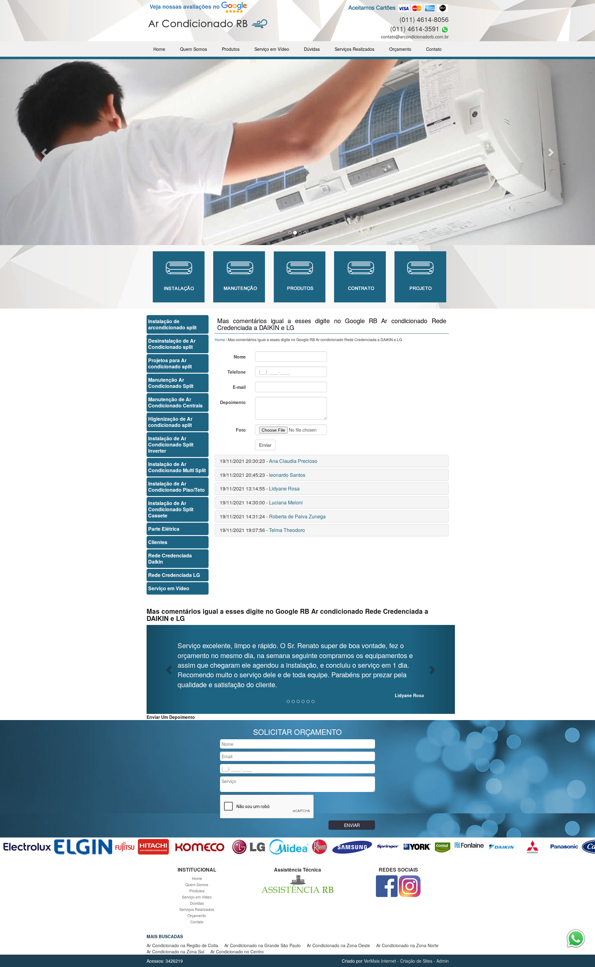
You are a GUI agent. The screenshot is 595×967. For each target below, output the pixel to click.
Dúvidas (312, 49)
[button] (44, 152)
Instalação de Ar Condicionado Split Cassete (170, 509)
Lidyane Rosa (284, 488)
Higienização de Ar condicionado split (170, 422)
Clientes (157, 542)
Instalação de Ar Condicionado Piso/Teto (176, 486)
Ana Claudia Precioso (293, 460)
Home (159, 49)
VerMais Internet (380, 961)
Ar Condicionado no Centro (237, 951)
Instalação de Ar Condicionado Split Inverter (170, 444)
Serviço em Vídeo (271, 49)
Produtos (231, 49)
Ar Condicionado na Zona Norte (407, 945)
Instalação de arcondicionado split (172, 324)
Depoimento (233, 402)
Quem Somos (193, 49)
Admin (442, 961)
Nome (240, 357)
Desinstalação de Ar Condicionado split (172, 343)
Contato (434, 49)
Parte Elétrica (163, 528)
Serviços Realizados (354, 49)
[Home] (208, 23)
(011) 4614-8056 (424, 19)
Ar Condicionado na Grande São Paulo (262, 945)
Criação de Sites (416, 961)
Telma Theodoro (287, 530)
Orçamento (400, 49)
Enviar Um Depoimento (171, 717)
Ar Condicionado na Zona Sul (175, 951)
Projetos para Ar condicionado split (170, 363)
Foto (241, 430)
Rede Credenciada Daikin (170, 558)
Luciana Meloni (286, 502)
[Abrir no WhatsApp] (445, 28)
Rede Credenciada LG (174, 574)
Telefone (236, 372)
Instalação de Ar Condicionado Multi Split (177, 467)
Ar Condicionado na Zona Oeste (338, 945)
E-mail (239, 387)
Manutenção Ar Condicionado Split (170, 382)
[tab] (331, 461)
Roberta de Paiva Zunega (297, 516)
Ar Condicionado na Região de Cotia (182, 945)
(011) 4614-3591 (414, 28)
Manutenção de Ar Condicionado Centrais (175, 402)
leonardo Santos (287, 474)
